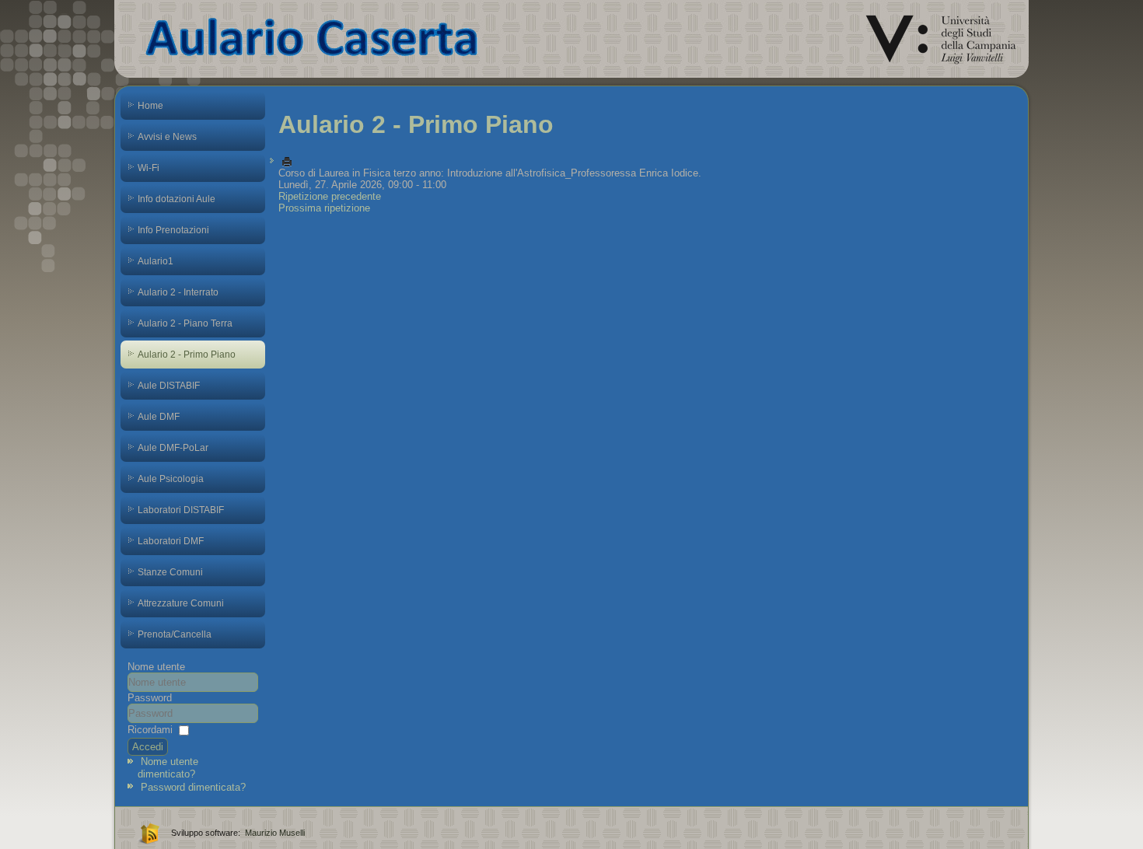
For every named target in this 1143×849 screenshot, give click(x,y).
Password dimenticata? (193, 787)
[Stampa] (286, 161)
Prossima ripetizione (324, 208)
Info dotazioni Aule (176, 199)
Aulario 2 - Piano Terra (185, 323)
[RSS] (147, 832)
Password (150, 698)
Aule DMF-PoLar (173, 447)
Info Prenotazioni (173, 230)
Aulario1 (155, 261)
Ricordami (150, 729)
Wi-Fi (148, 167)
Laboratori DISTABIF (181, 510)
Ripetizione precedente (329, 196)
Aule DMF (159, 416)
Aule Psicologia (171, 478)
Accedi (147, 747)
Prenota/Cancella (174, 634)
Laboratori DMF (171, 541)
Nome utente (156, 667)
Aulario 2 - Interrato (178, 292)
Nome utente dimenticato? (168, 768)
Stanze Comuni (170, 572)
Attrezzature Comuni (181, 603)
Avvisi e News (167, 136)
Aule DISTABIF (169, 385)
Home (150, 105)
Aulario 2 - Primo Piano (187, 354)
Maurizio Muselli (275, 832)
